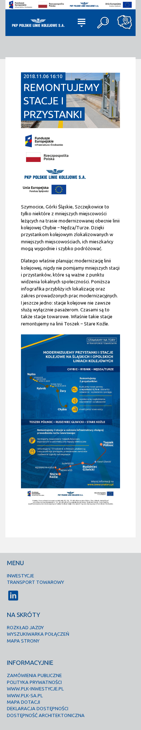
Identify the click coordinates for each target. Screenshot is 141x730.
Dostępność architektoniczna (46, 715)
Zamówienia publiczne (34, 675)
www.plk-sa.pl (25, 695)
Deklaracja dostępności (37, 708)
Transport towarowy (35, 582)
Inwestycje (20, 575)
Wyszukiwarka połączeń (38, 633)
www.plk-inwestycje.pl (35, 688)
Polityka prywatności (34, 682)
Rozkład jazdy (25, 627)
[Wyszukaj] (103, 22)
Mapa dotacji (23, 701)
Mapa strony (23, 640)
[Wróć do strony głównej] (37, 22)
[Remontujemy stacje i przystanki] (70, 125)
